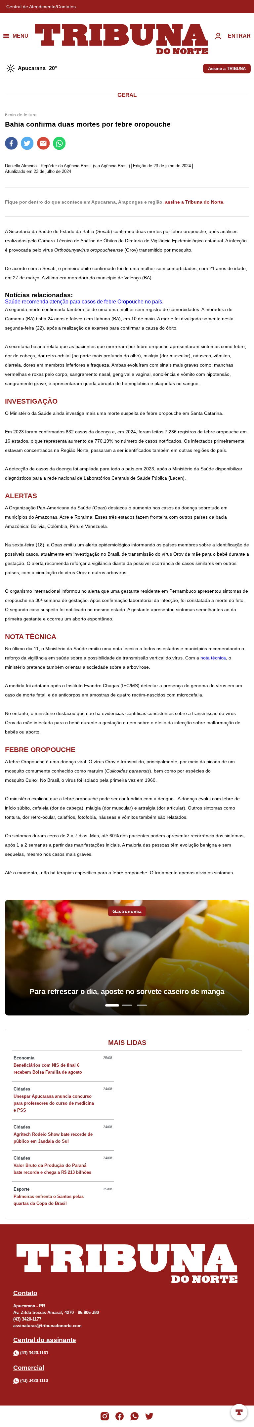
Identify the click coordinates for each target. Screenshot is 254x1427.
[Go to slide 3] (142, 1005)
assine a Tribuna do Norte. (195, 202)
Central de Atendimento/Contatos (41, 6)
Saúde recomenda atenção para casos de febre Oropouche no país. (84, 301)
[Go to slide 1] (112, 1005)
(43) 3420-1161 (34, 1352)
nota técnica (213, 657)
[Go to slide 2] (127, 1005)
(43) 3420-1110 (34, 1380)
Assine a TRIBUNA (227, 68)
